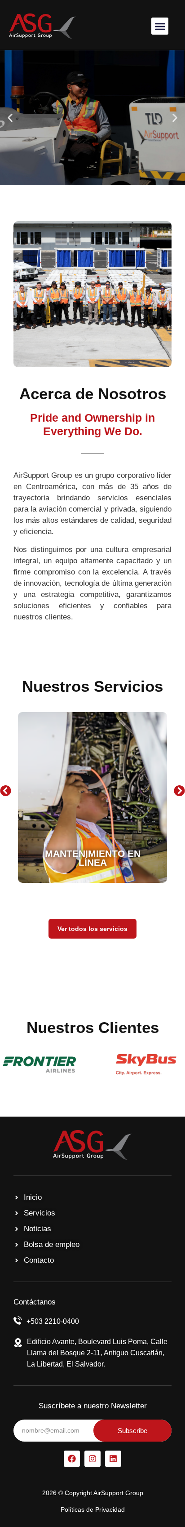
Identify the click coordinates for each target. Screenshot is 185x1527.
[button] (159, 26)
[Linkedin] (113, 1459)
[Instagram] (92, 1459)
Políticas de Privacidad (93, 1509)
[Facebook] (72, 1459)
